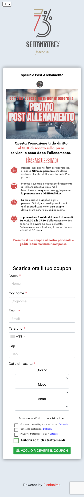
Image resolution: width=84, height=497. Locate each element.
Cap (12, 346)
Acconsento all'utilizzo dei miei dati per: (42, 418)
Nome (15, 275)
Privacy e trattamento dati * (39, 434)
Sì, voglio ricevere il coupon (42, 450)
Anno (42, 399)
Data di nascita (22, 363)
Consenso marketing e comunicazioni (44, 424)
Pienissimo (52, 485)
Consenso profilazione (36, 429)
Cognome (18, 293)
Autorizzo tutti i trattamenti (42, 440)
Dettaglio (63, 424)
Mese (42, 384)
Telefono (17, 328)
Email (14, 311)
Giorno (41, 370)
